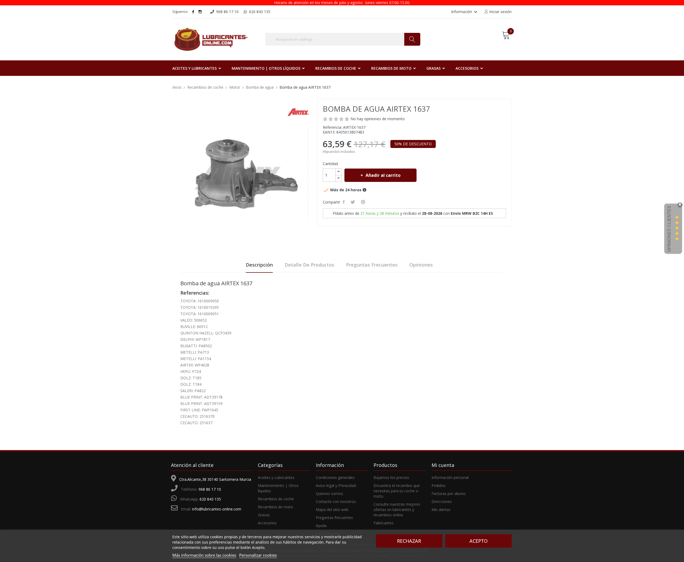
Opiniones (421, 265)
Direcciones (442, 501)
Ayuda (321, 525)
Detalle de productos (309, 265)
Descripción (259, 265)
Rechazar (409, 541)
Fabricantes (384, 522)
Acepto (478, 541)
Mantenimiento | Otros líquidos (278, 488)
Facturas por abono (449, 493)
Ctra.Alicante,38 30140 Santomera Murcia (215, 479)
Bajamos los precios (391, 477)
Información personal (450, 477)
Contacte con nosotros (336, 501)
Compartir (344, 202)
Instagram (200, 12)
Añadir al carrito (383, 175)
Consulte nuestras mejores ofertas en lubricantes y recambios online (397, 509)
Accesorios (267, 522)
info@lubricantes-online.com (216, 509)
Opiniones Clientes (669, 229)
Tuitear (353, 202)
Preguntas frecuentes (372, 265)
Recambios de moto (275, 506)
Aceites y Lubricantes (276, 477)
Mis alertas (441, 509)
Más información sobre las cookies (204, 555)
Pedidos (438, 485)
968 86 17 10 (210, 489)
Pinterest (363, 202)
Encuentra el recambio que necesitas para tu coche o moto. (397, 491)
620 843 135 (210, 499)
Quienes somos (329, 493)
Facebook (193, 12)
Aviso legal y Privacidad (336, 485)
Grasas (264, 514)
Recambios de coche (276, 498)
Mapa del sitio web (332, 509)
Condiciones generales (335, 477)
